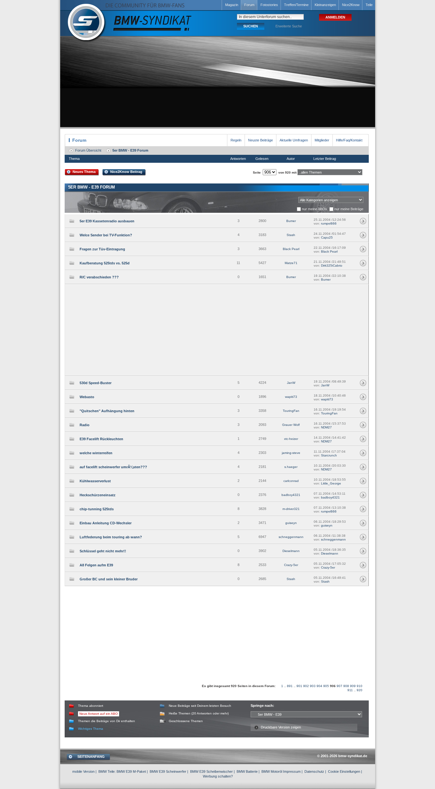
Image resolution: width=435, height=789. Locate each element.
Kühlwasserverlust (95, 481)
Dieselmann (291, 551)
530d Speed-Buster (95, 383)
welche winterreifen (96, 453)
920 (359, 690)
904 (319, 686)
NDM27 (326, 427)
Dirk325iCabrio (331, 265)
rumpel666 (329, 223)
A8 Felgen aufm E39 (96, 565)
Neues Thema (84, 172)
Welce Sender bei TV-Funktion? (106, 235)
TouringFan (291, 410)
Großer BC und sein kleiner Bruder (109, 579)
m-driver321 (291, 509)
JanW (291, 382)
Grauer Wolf (291, 425)
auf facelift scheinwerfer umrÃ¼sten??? (113, 467)
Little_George (331, 483)
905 (326, 686)
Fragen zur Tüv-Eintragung (102, 249)
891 (290, 686)
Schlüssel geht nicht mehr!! (103, 551)
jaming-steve (291, 453)
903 (313, 686)
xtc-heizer (291, 439)
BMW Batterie (247, 771)
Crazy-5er (291, 565)
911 (350, 690)
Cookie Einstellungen (344, 771)
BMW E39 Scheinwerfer (168, 771)
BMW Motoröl (271, 771)
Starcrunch (329, 455)
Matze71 (291, 263)
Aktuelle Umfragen (294, 140)
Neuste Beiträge (260, 140)
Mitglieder (322, 140)
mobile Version (83, 771)
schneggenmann (291, 537)
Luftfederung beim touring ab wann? (111, 537)
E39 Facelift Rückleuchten (101, 439)
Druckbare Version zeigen (281, 727)
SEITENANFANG (91, 756)
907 (339, 686)
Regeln (236, 140)
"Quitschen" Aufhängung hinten (107, 411)
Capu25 (327, 237)
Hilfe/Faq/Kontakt (349, 140)
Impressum (292, 771)
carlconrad (291, 481)
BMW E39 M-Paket (131, 771)
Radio (84, 425)
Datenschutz (314, 771)
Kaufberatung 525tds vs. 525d (105, 263)
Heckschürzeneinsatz (98, 495)
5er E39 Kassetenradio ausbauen (107, 221)
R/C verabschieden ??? (99, 277)
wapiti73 (291, 396)
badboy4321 (291, 495)
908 (346, 686)
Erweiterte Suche (288, 26)
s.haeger (290, 467)
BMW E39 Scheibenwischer (211, 771)
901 (299, 686)
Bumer (291, 221)
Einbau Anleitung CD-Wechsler (106, 523)
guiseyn (291, 523)
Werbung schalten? (218, 776)
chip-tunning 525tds (97, 509)
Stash (291, 235)
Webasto (87, 397)
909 (353, 686)
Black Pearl (291, 249)
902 (306, 686)
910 (359, 686)
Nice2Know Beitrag (126, 172)
